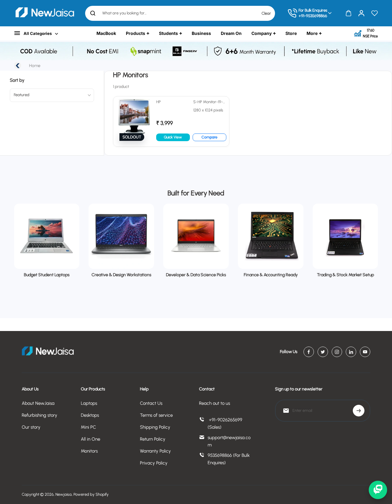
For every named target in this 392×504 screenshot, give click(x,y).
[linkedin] (351, 352)
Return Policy (152, 439)
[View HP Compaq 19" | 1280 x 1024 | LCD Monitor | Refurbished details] (171, 121)
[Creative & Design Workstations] (121, 236)
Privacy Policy (154, 463)
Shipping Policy (155, 427)
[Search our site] (93, 13)
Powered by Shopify (91, 494)
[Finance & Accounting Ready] (270, 236)
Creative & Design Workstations (121, 274)
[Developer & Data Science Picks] (196, 236)
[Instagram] (337, 352)
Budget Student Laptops (47, 274)
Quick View (173, 137)
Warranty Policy (155, 451)
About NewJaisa (38, 403)
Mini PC (88, 427)
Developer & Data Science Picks (196, 274)
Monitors (89, 451)
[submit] (358, 410)
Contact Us (151, 403)
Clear (266, 13)
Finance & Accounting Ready (271, 274)
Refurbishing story (39, 415)
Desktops (90, 415)
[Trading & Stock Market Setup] (345, 236)
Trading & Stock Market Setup (345, 274)
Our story (31, 427)
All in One (90, 439)
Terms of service (156, 415)
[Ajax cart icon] (348, 13)
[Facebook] (308, 352)
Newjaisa (63, 494)
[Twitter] (323, 352)
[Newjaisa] (44, 13)
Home (34, 65)
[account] (361, 13)
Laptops (89, 403)
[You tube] (365, 352)
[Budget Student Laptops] (47, 236)
